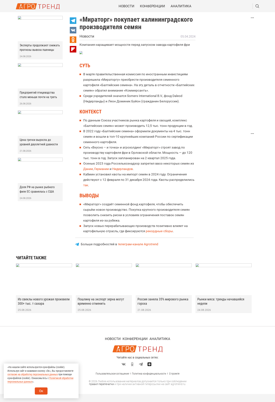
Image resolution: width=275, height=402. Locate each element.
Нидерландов (122, 169)
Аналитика (181, 6)
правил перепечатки (101, 384)
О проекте (174, 373)
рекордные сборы (159, 231)
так (85, 185)
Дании (88, 169)
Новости (126, 6)
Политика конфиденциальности (149, 373)
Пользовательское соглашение (112, 373)
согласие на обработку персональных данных (32, 374)
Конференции (152, 6)
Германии (101, 169)
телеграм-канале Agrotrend (138, 244)
